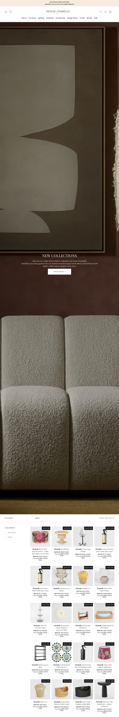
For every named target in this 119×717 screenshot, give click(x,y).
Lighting (41, 18)
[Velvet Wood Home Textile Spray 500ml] (40, 576)
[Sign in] (105, 12)
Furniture (32, 18)
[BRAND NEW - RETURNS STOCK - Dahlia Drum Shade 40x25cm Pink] (40, 537)
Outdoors (50, 18)
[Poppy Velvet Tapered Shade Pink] (104, 652)
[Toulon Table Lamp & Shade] (104, 576)
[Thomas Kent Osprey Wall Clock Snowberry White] (62, 613)
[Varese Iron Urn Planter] (62, 576)
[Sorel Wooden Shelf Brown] (83, 613)
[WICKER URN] (62, 537)
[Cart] (110, 12)
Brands (89, 18)
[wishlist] (10, 12)
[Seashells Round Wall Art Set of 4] (62, 652)
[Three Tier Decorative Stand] (40, 613)
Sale (95, 18)
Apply (37, 518)
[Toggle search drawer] (100, 12)
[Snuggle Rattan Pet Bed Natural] (104, 613)
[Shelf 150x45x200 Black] (40, 652)
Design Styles (72, 18)
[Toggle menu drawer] (6, 12)
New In (24, 18)
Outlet (82, 18)
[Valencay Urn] (83, 576)
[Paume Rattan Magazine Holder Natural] (62, 689)
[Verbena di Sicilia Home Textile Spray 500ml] (104, 537)
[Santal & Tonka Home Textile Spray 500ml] (83, 652)
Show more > (60, 272)
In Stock (12, 533)
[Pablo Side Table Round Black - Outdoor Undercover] (104, 689)
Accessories (60, 18)
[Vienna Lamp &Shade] (83, 537)
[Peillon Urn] (40, 689)
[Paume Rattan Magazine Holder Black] (83, 689)
